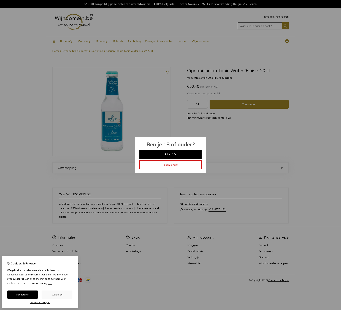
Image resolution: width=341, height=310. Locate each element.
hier (50, 283)
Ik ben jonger (170, 164)
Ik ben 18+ (171, 154)
